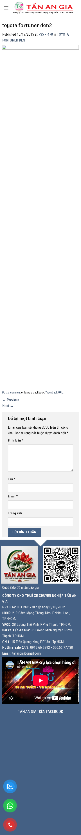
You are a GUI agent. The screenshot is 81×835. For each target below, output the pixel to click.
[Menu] (6, 7)
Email (13, 496)
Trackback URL (54, 392)
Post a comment (11, 392)
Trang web (15, 513)
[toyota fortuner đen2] (40, 214)
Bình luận (15, 440)
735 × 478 (45, 34)
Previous (10, 400)
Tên (11, 479)
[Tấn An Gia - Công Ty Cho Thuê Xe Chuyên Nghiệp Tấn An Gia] (43, 8)
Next (8, 406)
